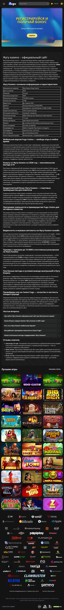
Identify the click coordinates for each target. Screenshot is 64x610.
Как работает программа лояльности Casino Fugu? (22, 330)
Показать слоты (54, 369)
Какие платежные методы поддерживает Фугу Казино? (25, 335)
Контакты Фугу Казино (48, 591)
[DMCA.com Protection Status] (57, 607)
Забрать (32, 35)
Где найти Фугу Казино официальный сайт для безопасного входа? (29, 316)
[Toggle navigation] (4, 3)
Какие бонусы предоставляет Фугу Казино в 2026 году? (24, 321)
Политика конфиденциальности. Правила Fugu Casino (24, 591)
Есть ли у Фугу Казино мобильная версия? (20, 326)
